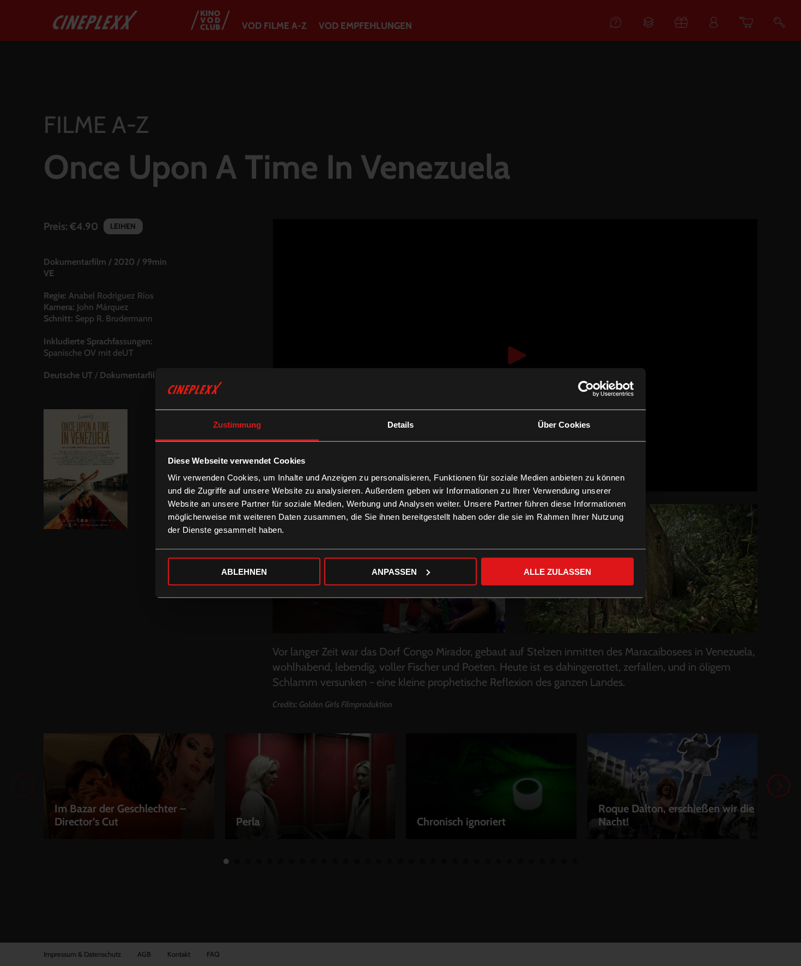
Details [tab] (400, 424)
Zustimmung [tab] (237, 424)
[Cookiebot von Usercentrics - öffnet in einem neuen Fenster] (586, 389)
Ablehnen (244, 571)
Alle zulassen (557, 571)
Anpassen (394, 571)
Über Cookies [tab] (564, 424)
